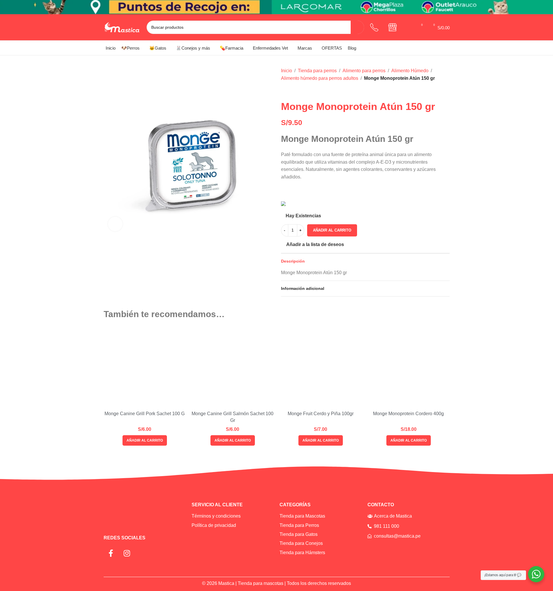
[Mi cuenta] (409, 27)
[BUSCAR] (357, 27)
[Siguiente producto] (298, 91)
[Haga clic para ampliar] (115, 224)
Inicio (286, 70)
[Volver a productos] (291, 91)
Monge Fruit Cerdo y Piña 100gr (321, 413)
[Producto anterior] (284, 91)
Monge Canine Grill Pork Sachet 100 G (145, 413)
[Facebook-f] (111, 553)
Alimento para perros (364, 70)
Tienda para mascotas (260, 583)
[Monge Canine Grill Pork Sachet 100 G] (145, 367)
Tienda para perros (317, 70)
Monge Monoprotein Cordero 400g (408, 413)
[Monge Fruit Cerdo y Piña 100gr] (321, 367)
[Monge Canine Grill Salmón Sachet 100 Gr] (233, 367)
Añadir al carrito (332, 230)
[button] (145, 440)
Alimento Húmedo (409, 70)
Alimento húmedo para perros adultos (319, 78)
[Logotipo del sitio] (122, 26)
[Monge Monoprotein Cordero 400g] (409, 367)
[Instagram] (127, 553)
